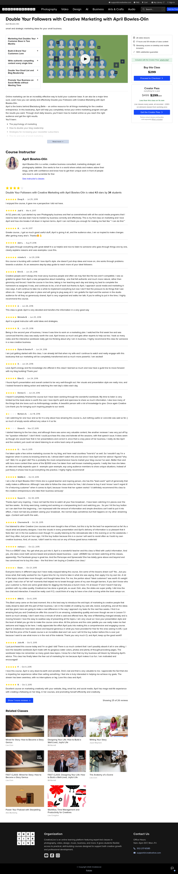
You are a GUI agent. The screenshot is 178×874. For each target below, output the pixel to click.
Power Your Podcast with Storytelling (23, 809)
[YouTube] (46, 855)
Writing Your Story (98, 739)
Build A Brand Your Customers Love (17, 52)
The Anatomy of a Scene (101, 774)
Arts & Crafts (116, 9)
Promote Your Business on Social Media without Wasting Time (21, 83)
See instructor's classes (33, 178)
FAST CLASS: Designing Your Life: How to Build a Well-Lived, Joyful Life (66, 776)
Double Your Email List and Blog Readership (21, 72)
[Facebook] (52, 855)
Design (77, 9)
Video (64, 9)
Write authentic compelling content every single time (21, 62)
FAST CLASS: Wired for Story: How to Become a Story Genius (23, 776)
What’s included (157, 119)
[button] (172, 868)
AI (87, 9)
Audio (131, 9)
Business (98, 9)
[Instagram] (58, 855)
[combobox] (153, 9)
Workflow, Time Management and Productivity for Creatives (63, 811)
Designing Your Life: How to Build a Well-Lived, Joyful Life (64, 741)
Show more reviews (18, 700)
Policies (89, 870)
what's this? (164, 60)
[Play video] (85, 59)
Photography (49, 9)
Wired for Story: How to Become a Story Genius (25, 741)
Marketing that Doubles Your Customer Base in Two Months (22, 41)
